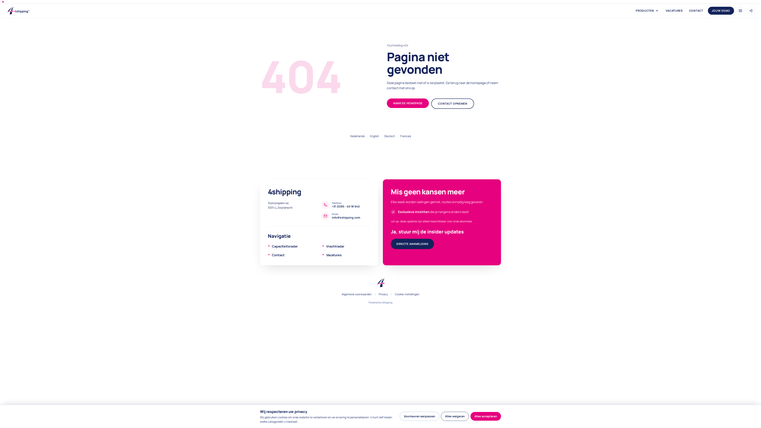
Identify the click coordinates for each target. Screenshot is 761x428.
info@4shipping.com (346, 217)
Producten (645, 10)
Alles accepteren (485, 416)
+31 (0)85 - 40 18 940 (346, 206)
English (374, 136)
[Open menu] (740, 11)
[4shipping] (20, 11)
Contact (696, 10)
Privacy (383, 294)
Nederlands (357, 136)
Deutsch (389, 136)
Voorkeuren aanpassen (419, 416)
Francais (405, 136)
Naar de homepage (408, 103)
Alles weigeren (455, 416)
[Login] (751, 11)
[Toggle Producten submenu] (657, 10)
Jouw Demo (721, 10)
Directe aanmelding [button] (412, 244)
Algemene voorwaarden (357, 294)
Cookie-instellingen (407, 294)
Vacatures (674, 10)
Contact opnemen (452, 103)
